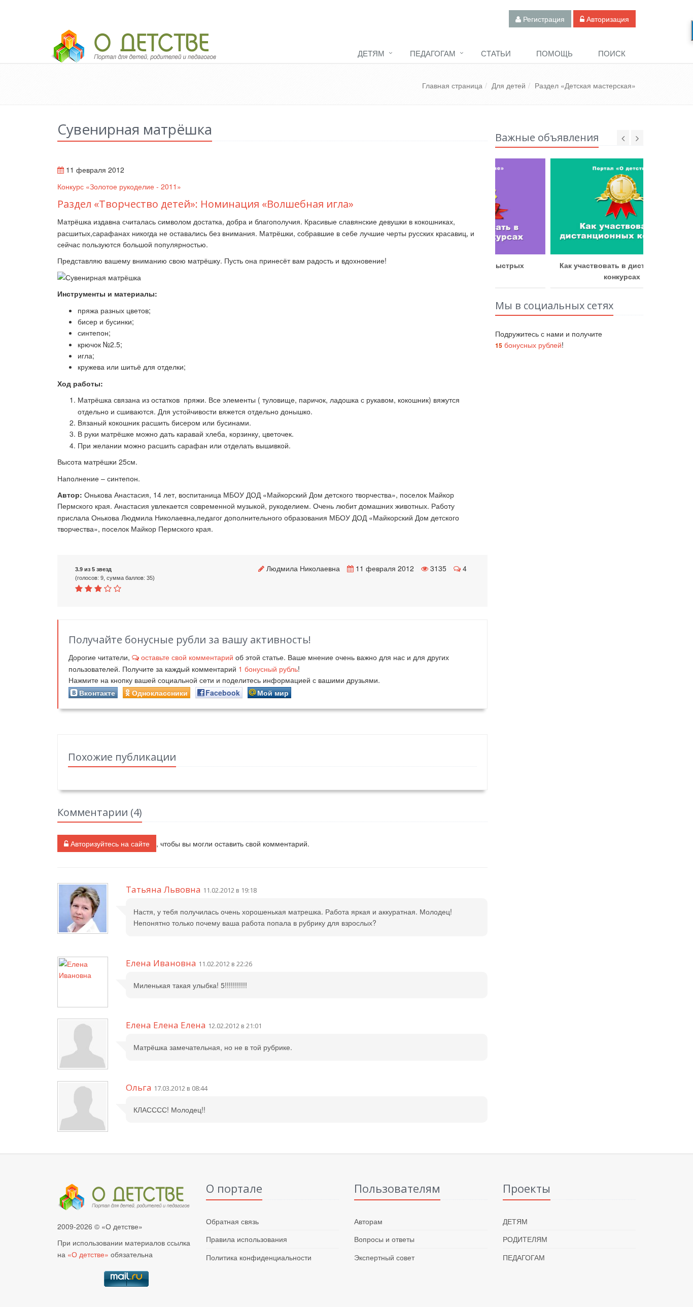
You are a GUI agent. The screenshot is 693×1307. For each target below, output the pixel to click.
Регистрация (543, 19)
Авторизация (606, 19)
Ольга (139, 1087)
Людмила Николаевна (303, 568)
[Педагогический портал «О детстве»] (133, 55)
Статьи (496, 53)
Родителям (525, 1239)
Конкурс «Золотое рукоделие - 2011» (119, 186)
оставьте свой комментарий (187, 657)
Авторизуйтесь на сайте (109, 843)
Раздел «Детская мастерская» (585, 85)
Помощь (554, 53)
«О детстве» (88, 1254)
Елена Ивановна (161, 963)
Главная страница (452, 85)
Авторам (368, 1221)
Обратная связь (232, 1221)
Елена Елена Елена (166, 1025)
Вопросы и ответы (384, 1239)
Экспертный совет (384, 1257)
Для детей (509, 85)
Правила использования (246, 1239)
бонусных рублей (528, 345)
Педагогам (433, 53)
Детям (371, 53)
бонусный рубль (268, 669)
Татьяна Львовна (163, 889)
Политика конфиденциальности (258, 1257)
